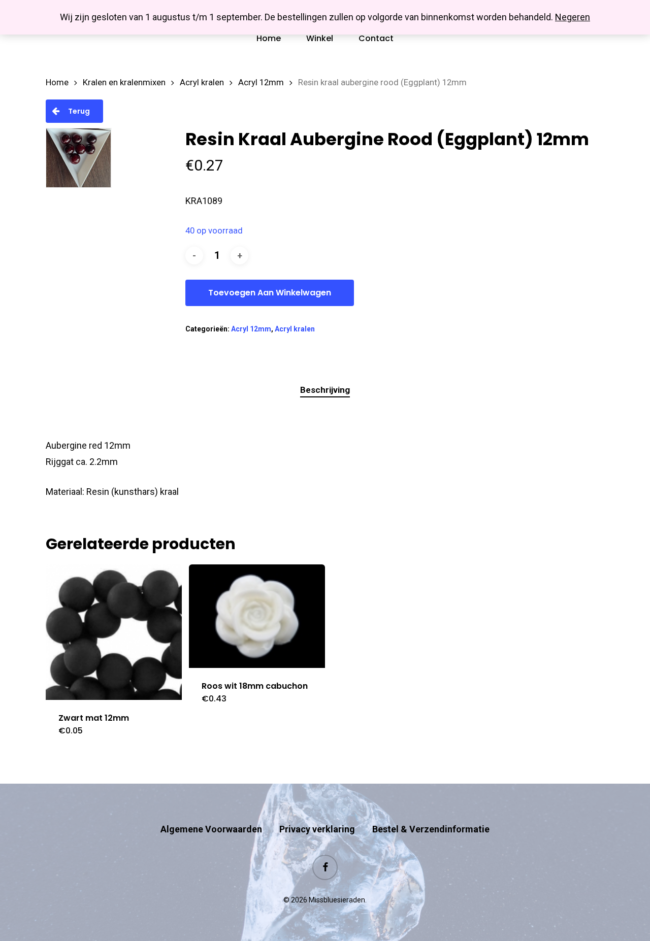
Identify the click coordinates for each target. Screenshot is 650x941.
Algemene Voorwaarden (211, 829)
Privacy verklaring (317, 829)
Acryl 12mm (261, 82)
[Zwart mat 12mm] (114, 632)
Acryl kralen (202, 82)
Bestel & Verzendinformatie (431, 829)
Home (57, 82)
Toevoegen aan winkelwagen (269, 292)
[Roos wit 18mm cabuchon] (257, 616)
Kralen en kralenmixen (124, 82)
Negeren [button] (572, 17)
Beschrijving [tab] (325, 390)
